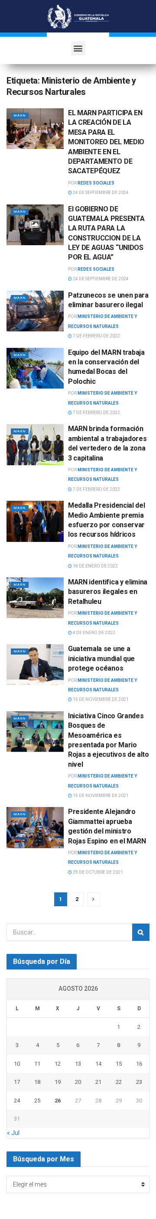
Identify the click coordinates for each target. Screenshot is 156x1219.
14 (98, 1063)
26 (58, 1100)
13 (78, 1063)
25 (37, 1100)
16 (139, 1063)
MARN (19, 115)
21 (98, 1082)
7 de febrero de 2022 (96, 336)
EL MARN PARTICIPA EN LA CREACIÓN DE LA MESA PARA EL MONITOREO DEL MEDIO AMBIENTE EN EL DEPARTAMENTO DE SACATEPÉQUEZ (106, 142)
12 (58, 1063)
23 (139, 1082)
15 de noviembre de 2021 (100, 699)
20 (78, 1082)
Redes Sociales (96, 183)
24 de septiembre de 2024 (100, 192)
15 (119, 1063)
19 (58, 1082)
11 (37, 1063)
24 (17, 1100)
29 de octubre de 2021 (97, 872)
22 (119, 1082)
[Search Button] (141, 932)
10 (17, 1063)
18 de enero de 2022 (95, 566)
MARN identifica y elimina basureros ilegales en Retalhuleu (107, 592)
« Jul (13, 1132)
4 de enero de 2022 (93, 632)
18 (37, 1082)
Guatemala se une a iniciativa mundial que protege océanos (101, 658)
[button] (78, 48)
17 (17, 1082)
